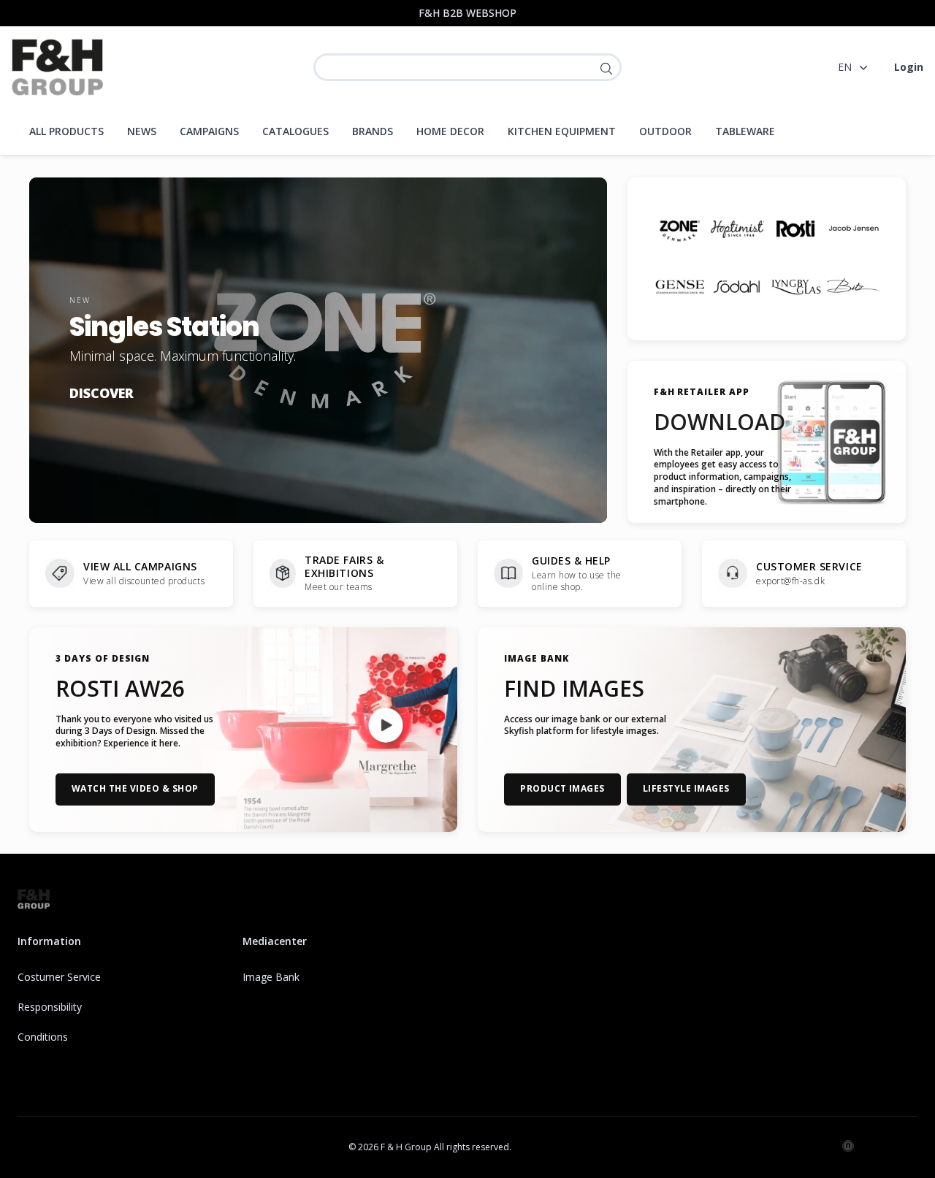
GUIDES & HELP (571, 560)
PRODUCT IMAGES (562, 788)
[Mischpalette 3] (795, 229)
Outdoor (665, 131)
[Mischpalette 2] (737, 229)
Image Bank (271, 977)
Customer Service (809, 566)
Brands (372, 131)
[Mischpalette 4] (853, 229)
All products (66, 131)
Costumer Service (59, 977)
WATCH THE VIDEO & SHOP (135, 788)
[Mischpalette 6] (737, 287)
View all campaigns (140, 566)
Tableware (745, 131)
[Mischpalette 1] (679, 229)
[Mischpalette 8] (853, 287)
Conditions (43, 1037)
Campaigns (209, 131)
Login (908, 67)
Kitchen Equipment (562, 131)
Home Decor (450, 131)
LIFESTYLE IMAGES (686, 788)
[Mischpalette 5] (679, 287)
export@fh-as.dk (790, 581)
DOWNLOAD (719, 422)
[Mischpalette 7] (795, 287)
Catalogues (295, 131)
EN (845, 67)
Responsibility (50, 1007)
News (141, 131)
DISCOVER (101, 392)
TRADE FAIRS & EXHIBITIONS (344, 566)
